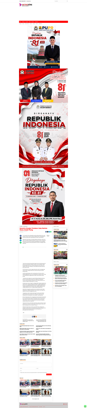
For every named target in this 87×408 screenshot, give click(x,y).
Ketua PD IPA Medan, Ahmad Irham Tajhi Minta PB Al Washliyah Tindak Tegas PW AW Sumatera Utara (41, 320)
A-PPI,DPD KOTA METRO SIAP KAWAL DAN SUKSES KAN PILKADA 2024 (62, 244)
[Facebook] (32, 316)
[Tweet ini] (47, 231)
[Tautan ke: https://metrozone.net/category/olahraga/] (66, 264)
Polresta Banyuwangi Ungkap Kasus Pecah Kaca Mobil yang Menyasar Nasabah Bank (43, 326)
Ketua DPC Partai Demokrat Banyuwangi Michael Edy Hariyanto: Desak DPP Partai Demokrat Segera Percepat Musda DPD (59, 256)
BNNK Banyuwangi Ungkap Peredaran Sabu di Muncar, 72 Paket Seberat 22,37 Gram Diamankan (27, 329)
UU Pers (44, 406)
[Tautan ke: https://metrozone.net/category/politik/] (66, 249)
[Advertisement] (43, 14)
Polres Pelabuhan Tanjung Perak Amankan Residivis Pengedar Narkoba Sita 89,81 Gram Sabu (27, 334)
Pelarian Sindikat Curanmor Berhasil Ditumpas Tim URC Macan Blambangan (43, 331)
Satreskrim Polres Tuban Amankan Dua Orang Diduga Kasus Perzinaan (43, 329)
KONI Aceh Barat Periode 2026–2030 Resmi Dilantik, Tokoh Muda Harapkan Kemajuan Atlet (61, 278)
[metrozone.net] (26, 4)
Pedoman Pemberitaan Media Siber (33, 406)
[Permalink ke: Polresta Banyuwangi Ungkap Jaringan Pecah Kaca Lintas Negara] (25, 382)
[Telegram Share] (49, 231)
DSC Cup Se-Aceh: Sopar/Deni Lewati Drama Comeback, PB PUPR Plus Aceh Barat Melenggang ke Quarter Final (60, 281)
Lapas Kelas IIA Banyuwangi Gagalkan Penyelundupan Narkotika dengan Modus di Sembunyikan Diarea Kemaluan (43, 334)
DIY (23, 312)
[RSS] (36, 316)
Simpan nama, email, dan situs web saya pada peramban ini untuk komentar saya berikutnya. (33, 372)
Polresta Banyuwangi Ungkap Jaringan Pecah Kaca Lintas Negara (27, 326)
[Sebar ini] (46, 231)
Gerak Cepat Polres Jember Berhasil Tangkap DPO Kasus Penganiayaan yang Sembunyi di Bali (28, 320)
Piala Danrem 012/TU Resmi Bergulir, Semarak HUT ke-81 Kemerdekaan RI (61, 286)
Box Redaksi (40, 406)
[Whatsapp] (50, 231)
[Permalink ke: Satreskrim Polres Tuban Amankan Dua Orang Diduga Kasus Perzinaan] (25, 391)
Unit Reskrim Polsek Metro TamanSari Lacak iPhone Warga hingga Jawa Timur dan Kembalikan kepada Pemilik (27, 331)
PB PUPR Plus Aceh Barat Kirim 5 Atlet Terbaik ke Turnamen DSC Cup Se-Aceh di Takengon (61, 283)
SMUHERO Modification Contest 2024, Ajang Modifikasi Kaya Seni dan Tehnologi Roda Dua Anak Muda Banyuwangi (60, 240)
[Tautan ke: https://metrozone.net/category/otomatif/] (66, 229)
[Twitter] (34, 316)
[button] (67, 1)
